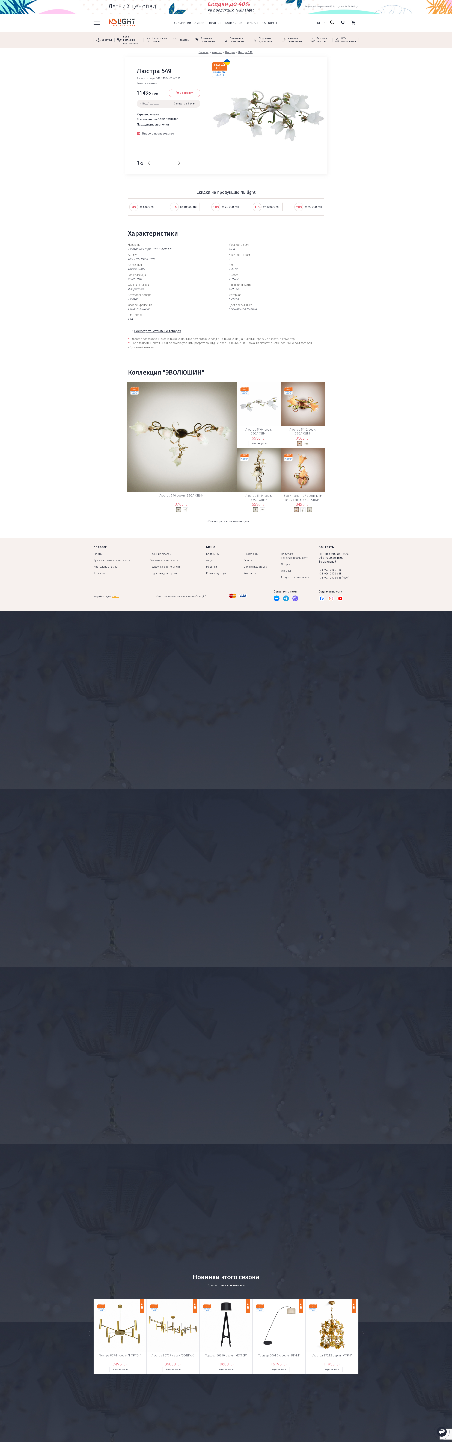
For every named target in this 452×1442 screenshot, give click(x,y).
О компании (182, 23)
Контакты (269, 23)
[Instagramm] (331, 599)
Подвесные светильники (165, 566)
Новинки (214, 23)
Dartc (115, 596)
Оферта (285, 564)
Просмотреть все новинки (226, 1285)
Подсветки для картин (163, 573)
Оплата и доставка (255, 566)
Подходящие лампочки (153, 124)
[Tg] (286, 599)
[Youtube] (340, 599)
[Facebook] (276, 599)
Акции (199, 23)
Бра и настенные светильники (112, 560)
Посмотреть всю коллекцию (228, 521)
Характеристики (148, 114)
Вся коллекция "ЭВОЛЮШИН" (157, 119)
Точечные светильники (164, 560)
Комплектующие (216, 573)
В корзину (186, 92)
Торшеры (99, 573)
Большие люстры (160, 554)
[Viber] (295, 599)
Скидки (248, 560)
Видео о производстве (158, 133)
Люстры (99, 554)
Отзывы (252, 23)
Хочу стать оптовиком (295, 577)
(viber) (345, 577)
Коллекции (233, 23)
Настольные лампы (106, 566)
